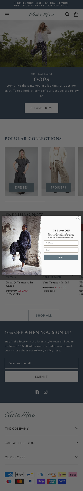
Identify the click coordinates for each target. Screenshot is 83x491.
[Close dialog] (78, 218)
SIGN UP (61, 257)
